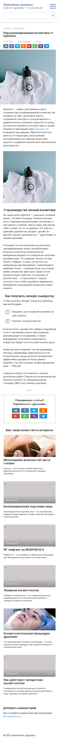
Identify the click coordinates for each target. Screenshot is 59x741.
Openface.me (42, 129)
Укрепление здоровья (18, 4)
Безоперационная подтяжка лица (28, 506)
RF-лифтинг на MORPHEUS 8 (24, 549)
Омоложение (24, 41)
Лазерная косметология (21, 590)
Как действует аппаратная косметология (23, 681)
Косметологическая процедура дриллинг (27, 635)
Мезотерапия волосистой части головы (27, 461)
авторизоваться (12, 716)
